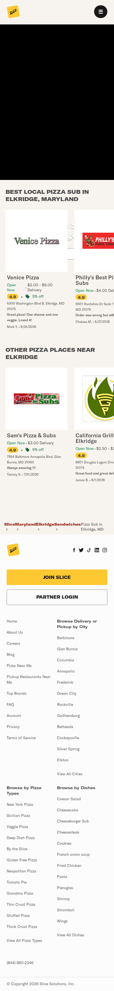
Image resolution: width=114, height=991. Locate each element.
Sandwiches (67, 524)
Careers (13, 643)
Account (14, 715)
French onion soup (73, 854)
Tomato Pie (17, 882)
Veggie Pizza (17, 826)
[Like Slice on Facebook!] (74, 550)
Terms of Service (21, 737)
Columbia (65, 660)
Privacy (13, 726)
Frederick (65, 682)
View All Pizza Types (24, 940)
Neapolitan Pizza (21, 871)
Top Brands (17, 693)
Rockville (65, 704)
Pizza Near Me (19, 665)
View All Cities (69, 773)
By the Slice (17, 848)
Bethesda (65, 726)
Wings (62, 921)
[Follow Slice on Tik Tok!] (89, 550)
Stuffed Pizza (18, 915)
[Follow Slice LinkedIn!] (97, 550)
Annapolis (66, 671)
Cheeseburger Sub (73, 821)
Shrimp (63, 898)
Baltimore (65, 637)
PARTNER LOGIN (57, 597)
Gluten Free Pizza (22, 859)
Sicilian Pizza (18, 815)
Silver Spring (68, 748)
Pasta (62, 876)
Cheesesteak (68, 832)
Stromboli (65, 909)
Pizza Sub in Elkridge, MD (92, 527)
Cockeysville (68, 737)
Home (12, 621)
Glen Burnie (67, 648)
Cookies (64, 843)
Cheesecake (67, 809)
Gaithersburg (68, 715)
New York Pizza (20, 804)
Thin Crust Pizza (21, 904)
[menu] (100, 11)
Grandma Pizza (20, 893)
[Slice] (13, 12)
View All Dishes (70, 934)
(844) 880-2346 (20, 962)
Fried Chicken (69, 865)
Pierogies (65, 887)
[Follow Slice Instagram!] (104, 550)
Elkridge (45, 524)
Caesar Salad (69, 798)
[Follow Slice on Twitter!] (81, 550)
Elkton (63, 759)
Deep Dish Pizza (21, 837)
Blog (10, 654)
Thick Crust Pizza (22, 926)
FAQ (10, 704)
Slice (9, 524)
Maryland (25, 524)
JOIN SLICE (57, 577)
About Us (15, 632)
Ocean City (66, 693)
